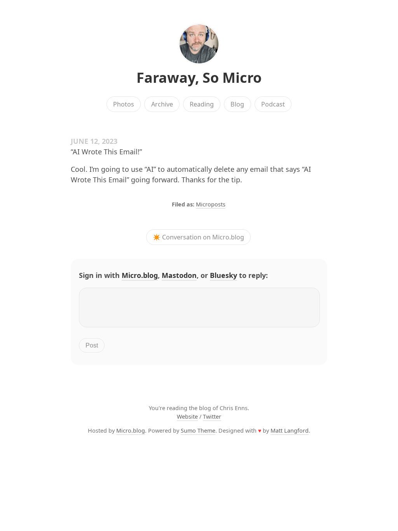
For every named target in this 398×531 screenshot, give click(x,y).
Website (187, 416)
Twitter (212, 416)
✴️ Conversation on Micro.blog (198, 237)
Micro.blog (140, 275)
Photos (123, 104)
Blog (237, 104)
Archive (162, 104)
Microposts (210, 204)
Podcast (273, 104)
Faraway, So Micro (199, 77)
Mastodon (179, 275)
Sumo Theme (198, 430)
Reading (202, 104)
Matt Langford (290, 430)
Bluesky (223, 275)
